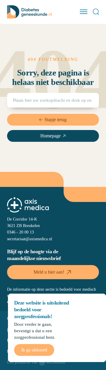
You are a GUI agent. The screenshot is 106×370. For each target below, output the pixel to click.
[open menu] (84, 11)
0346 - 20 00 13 (20, 232)
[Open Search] (96, 11)
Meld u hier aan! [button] (49, 271)
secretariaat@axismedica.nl (29, 238)
